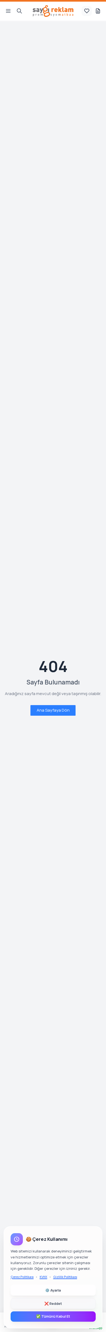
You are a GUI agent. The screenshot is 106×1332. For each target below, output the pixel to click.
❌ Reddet (53, 1303)
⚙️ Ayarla (53, 1290)
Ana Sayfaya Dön (53, 710)
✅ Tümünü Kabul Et (53, 1316)
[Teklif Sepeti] (98, 11)
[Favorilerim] (87, 11)
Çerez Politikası (22, 1277)
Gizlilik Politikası (65, 1277)
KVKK (43, 1277)
